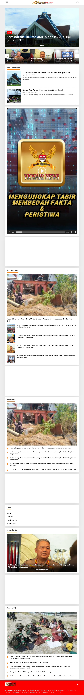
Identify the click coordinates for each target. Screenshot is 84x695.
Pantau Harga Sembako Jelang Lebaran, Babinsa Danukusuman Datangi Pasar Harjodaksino (42, 676)
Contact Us (33, 692)
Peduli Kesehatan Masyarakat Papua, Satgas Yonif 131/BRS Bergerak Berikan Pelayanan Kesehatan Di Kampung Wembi (40, 667)
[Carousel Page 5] (47, 569)
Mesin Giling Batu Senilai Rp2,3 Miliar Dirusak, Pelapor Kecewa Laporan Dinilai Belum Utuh (40, 320)
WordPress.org (11, 523)
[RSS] (77, 684)
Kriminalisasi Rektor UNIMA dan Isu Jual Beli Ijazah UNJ (47, 72)
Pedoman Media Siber (12, 692)
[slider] (40, 232)
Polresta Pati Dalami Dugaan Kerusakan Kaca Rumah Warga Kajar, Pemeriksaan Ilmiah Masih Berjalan (41, 60)
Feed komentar (12, 520)
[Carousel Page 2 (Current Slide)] (43, 45)
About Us (24, 692)
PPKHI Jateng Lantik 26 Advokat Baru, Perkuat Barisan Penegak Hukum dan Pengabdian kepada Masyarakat (65, 60)
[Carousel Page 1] (41, 45)
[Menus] (6, 2)
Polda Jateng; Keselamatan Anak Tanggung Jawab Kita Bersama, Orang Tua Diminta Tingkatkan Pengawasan (15, 60)
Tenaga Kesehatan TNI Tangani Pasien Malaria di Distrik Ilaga (31, 672)
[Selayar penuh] (75, 232)
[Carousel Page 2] (40, 569)
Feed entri (10, 517)
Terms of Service (56, 692)
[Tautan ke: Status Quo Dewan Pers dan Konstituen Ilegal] (42, 27)
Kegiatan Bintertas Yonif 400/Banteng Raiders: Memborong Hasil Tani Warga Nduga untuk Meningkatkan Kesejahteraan (41, 657)
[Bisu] (71, 232)
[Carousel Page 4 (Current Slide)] (44, 569)
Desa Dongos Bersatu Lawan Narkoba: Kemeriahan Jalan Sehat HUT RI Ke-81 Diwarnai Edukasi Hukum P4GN (46, 326)
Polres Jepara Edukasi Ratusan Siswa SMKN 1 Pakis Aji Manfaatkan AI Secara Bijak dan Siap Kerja (43, 469)
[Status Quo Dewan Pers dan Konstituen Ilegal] (73, 95)
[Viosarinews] (42, 2)
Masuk (9, 513)
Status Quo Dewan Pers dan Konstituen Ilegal (40, 40)
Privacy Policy (43, 692)
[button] (42, 171)
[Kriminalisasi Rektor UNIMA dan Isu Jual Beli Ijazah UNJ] (28, 79)
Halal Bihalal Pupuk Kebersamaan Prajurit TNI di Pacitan (29, 662)
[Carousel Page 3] (42, 569)
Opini (9, 36)
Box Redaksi (70, 690)
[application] (42, 171)
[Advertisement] (23, 251)
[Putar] (9, 232)
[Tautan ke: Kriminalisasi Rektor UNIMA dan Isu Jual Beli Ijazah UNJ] (14, 78)
